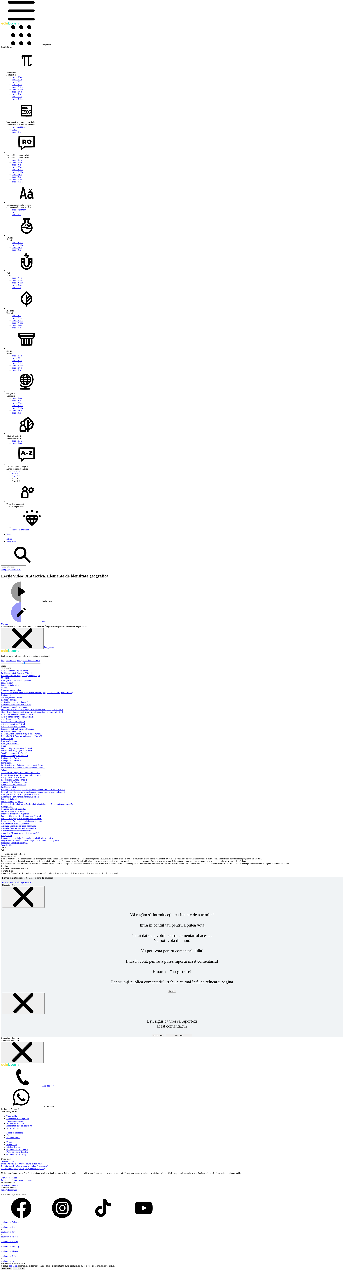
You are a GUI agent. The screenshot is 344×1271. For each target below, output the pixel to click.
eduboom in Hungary (10, 1246)
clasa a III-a (17, 77)
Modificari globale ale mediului (14, 843)
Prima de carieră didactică (17, 1152)
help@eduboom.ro (9, 1190)
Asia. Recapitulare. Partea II (13, 721)
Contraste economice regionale (14, 707)
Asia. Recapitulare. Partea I (12, 719)
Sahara (4, 770)
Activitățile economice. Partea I (14, 702)
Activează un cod (13, 1128)
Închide (172, 991)
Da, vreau (179, 1035)
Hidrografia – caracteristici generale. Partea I (20, 794)
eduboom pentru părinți (16, 1154)
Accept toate (19, 1268)
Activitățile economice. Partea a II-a (16, 705)
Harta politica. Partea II (11, 760)
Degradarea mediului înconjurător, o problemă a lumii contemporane (30, 840)
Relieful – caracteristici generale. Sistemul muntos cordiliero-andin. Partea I (33, 789)
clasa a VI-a (17, 84)
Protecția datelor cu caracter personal (16, 1180)
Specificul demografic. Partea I (14, 753)
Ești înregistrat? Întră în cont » (27, 660)
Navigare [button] (5, 624)
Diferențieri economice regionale (15, 814)
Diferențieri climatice (10, 685)
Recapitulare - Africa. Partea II (14, 780)
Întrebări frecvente (14, 1147)
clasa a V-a (16, 82)
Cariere (9, 1135)
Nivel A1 (16, 474)
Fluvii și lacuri (7, 683)
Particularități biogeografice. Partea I (16, 748)
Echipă (9, 1142)
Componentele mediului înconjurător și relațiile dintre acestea (27, 838)
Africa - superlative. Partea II (13, 726)
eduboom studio (13, 1137)
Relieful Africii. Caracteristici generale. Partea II (21, 736)
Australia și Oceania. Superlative (15, 823)
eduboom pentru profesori (17, 1149)
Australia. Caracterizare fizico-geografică (18, 826)
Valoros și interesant (14, 1121)
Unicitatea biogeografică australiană (16, 831)
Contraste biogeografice (11, 690)
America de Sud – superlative (13, 785)
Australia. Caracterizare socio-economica (18, 828)
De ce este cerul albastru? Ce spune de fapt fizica (21, 1164)
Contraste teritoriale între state (13, 809)
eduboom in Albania (9, 1251)
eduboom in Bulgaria (10, 1222)
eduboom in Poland (9, 1237)
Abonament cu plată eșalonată (19, 1126)
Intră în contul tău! (10, 882)
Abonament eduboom (15, 1123)
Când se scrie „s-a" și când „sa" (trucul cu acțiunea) (23, 1168)
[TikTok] (103, 1217)
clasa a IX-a (17, 92)
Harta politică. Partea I (10, 758)
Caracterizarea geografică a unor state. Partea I (20, 772)
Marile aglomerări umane (11, 697)
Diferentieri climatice (10, 799)
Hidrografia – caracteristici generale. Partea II (20, 797)
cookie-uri (13, 1266)
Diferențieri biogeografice (12, 801)
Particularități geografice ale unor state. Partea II (21, 818)
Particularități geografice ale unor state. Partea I (21, 816)
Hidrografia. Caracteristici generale (16, 680)
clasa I (14, 129)
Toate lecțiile (6, 845)
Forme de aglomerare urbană (13, 811)
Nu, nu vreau (158, 1035)
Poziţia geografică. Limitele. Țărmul (16, 673)
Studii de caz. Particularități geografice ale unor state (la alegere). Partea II (32, 712)
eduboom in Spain (9, 1227)
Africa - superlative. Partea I (13, 724)
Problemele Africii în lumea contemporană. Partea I (22, 765)
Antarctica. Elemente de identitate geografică (20, 833)
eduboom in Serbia (9, 1256)
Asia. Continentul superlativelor (14, 671)
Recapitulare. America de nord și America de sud (21, 821)
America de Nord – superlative (14, 782)
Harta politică (6, 695)
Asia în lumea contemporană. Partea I (17, 714)
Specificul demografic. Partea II (14, 755)
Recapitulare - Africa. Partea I (13, 777)
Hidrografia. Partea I (9, 741)
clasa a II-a (16, 132)
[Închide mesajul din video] (22, 638)
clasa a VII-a (17, 87)
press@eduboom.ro (9, 1185)
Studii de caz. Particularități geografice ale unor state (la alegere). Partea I (32, 709)
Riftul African (7, 738)
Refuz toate (6, 1268)
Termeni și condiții (9, 1178)
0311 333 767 (48, 1086)
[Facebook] (21, 1217)
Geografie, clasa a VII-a (11, 569)
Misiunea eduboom (14, 1133)
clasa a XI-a (17, 96)
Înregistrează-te (8, 660)
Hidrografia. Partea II (10, 743)
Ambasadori (11, 1144)
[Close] (23, 897)
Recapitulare (6, 835)
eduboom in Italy (8, 1232)
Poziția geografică (8, 787)
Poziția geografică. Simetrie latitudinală (17, 729)
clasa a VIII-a (17, 89)
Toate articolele (7, 1161)
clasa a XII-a (17, 99)
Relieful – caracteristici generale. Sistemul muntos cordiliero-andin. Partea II (33, 792)
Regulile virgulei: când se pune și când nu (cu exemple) (24, 1166)
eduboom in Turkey (9, 1241)
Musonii (4, 688)
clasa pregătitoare (19, 127)
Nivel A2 (16, 476)
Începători (16, 471)
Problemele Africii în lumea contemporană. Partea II (23, 768)
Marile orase (6, 763)
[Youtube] (144, 1217)
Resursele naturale (9, 700)
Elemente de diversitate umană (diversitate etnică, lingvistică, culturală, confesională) (37, 692)
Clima (3, 746)
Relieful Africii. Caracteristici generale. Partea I (21, 734)
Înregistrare (49, 648)
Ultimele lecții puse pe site (17, 1118)
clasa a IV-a (17, 80)
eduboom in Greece (9, 1261)
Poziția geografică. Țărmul (12, 731)
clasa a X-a (16, 94)
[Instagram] (62, 1217)
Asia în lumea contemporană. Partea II (17, 717)
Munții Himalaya (8, 678)
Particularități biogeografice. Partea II (17, 751)
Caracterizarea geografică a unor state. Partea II (21, 775)
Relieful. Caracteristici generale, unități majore (20, 675)
